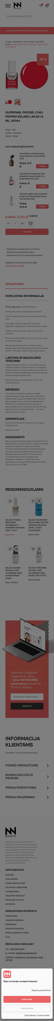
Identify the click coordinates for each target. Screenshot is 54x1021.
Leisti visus (27, 999)
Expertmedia (43, 1015)
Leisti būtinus (27, 1008)
